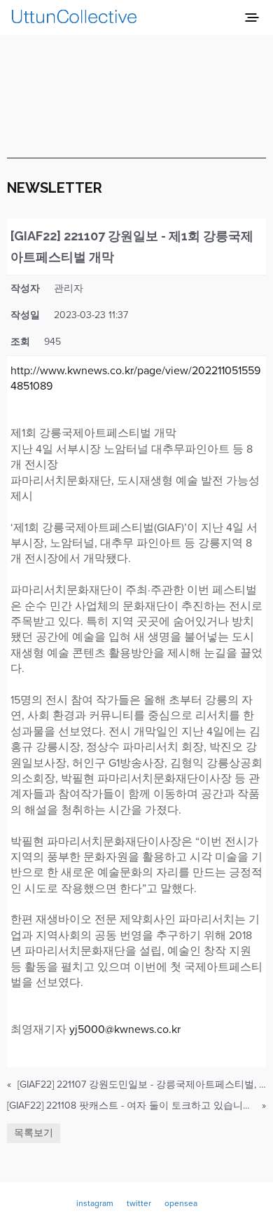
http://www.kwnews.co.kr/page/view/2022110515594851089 (135, 378)
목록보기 (33, 1133)
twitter (139, 1203)
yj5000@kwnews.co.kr (125, 1029)
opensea (180, 1203)
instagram (94, 1203)
